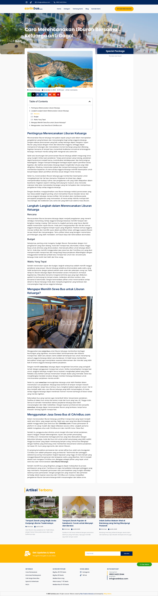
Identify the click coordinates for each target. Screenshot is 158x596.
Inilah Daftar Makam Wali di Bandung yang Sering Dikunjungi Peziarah (114, 523)
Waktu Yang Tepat (40, 119)
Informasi (30, 526)
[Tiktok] (31, 2)
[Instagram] (26, 2)
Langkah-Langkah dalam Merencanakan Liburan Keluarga (50, 111)
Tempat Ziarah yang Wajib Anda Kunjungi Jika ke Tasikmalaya (41, 521)
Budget (36, 117)
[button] (29, 94)
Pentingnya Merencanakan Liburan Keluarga (45, 108)
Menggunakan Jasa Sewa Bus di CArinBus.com (46, 125)
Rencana (37, 114)
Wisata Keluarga (35, 40)
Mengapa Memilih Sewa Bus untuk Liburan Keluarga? (48, 122)
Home (26, 40)
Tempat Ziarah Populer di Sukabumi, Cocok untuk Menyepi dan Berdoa (77, 523)
